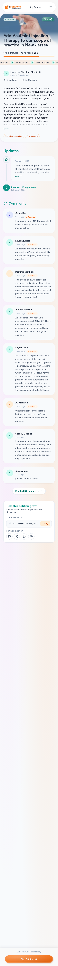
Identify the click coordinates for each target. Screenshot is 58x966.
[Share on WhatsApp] (24, 536)
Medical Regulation (13, 136)
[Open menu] (51, 7)
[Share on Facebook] (9, 536)
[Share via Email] (31, 536)
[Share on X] (17, 536)
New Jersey (32, 136)
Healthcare (9, 19)
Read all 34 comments (29, 491)
